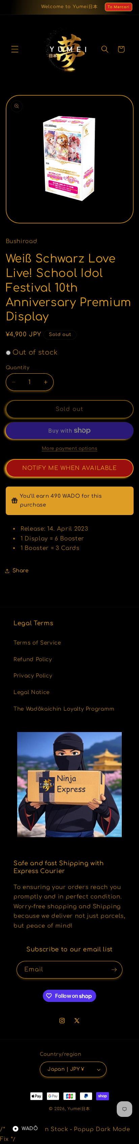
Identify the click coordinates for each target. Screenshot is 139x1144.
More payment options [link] (70, 448)
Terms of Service (37, 643)
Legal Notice (31, 692)
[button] (15, 49)
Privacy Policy (32, 676)
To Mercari (119, 7)
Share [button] (20, 571)
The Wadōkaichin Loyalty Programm (64, 709)
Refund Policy (32, 659)
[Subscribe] (114, 970)
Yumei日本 (78, 1108)
